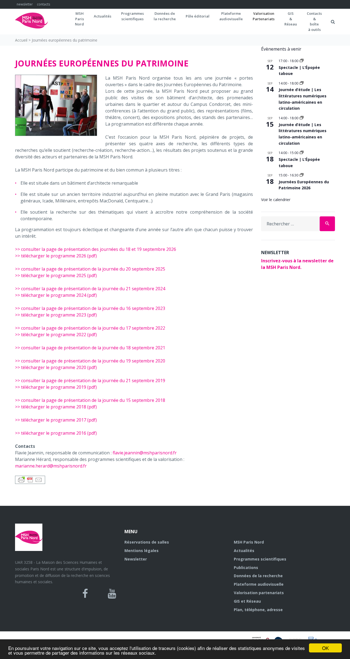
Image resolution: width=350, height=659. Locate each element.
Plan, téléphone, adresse (258, 609)
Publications (246, 567)
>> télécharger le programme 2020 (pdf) (56, 367)
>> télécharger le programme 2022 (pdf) (56, 335)
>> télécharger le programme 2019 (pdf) (56, 387)
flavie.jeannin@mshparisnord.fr (145, 453)
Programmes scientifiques (132, 16)
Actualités (102, 16)
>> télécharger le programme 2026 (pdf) (56, 256)
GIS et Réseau (247, 601)
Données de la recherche (258, 575)
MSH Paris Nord (249, 542)
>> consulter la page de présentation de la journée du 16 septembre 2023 (90, 308)
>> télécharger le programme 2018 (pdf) (56, 407)
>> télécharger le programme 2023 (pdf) (56, 315)
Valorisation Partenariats (264, 16)
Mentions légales (141, 550)
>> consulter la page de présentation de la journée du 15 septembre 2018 (90, 400)
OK (325, 648)
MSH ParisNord (79, 19)
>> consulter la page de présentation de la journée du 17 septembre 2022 (90, 328)
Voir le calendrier (275, 199)
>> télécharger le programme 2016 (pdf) (56, 433)
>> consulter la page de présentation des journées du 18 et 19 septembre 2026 (95, 249)
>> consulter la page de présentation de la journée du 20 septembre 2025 (90, 269)
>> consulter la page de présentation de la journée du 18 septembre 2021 (90, 348)
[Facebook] (85, 593)
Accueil (21, 40)
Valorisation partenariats (259, 592)
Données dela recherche (165, 16)
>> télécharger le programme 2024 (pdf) (56, 295)
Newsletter (135, 559)
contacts (43, 4)
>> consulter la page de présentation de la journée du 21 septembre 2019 (90, 381)
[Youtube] (112, 593)
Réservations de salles (146, 542)
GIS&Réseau (290, 19)
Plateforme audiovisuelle (259, 584)
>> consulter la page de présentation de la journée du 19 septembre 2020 (90, 361)
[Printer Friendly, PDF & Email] (30, 479)
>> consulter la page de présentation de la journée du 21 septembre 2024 (90, 289)
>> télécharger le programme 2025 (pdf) (56, 275)
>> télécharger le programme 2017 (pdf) (56, 420)
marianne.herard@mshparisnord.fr (51, 466)
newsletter (25, 4)
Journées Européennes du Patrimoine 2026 (304, 185)
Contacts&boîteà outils (314, 21)
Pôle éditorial (197, 16)
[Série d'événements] (302, 61)
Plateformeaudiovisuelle (231, 16)
